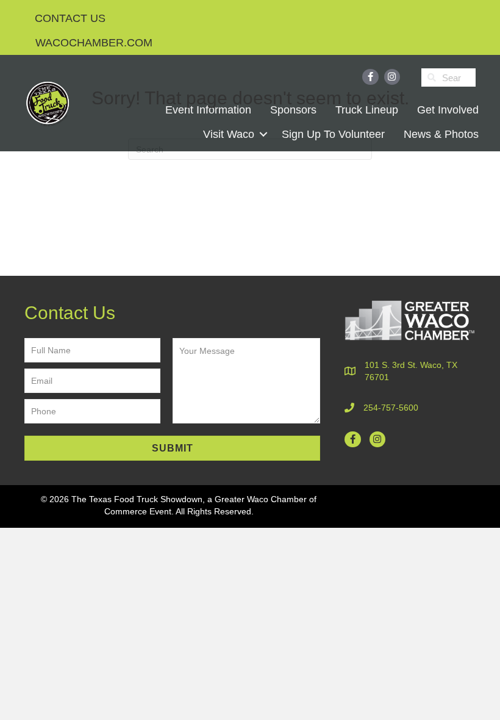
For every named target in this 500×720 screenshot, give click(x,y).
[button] (263, 134)
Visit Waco (228, 134)
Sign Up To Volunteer (333, 134)
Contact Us (70, 18)
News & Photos (441, 134)
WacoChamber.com (93, 43)
